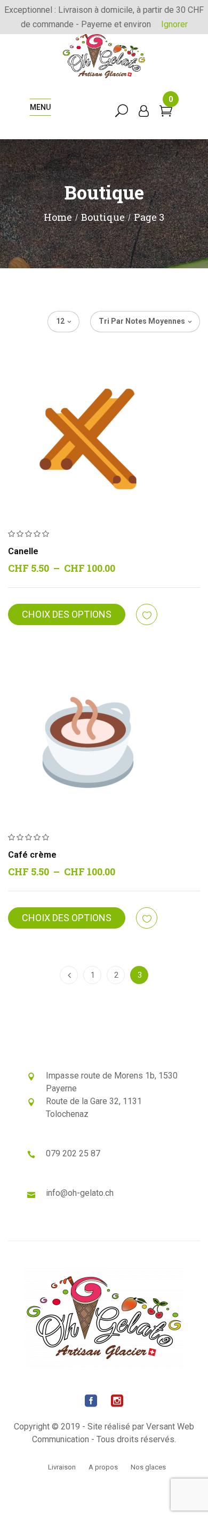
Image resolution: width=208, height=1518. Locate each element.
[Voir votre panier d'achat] (165, 112)
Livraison (62, 1467)
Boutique (103, 217)
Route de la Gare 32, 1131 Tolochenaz (94, 1107)
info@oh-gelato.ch (80, 1193)
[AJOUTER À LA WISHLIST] (147, 615)
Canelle (23, 551)
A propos (103, 1467)
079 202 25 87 (73, 1153)
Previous (69, 975)
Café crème (32, 855)
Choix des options (66, 614)
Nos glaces (148, 1467)
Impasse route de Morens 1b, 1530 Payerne (112, 1081)
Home (58, 217)
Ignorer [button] (174, 24)
